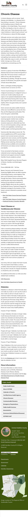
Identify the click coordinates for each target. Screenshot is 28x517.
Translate (13, 454)
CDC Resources (5, 279)
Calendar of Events (9, 392)
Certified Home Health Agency (12, 395)
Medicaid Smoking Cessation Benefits (13, 201)
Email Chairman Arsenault (8, 442)
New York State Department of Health (11, 282)
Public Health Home (8, 386)
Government (4, 462)
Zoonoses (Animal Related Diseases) (13, 413)
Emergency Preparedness (10, 404)
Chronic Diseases (8, 398)
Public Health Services (9, 407)
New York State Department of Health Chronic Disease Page (13, 375)
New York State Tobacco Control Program (14, 199)
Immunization (7, 410)
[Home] (9, 4)
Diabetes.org (10, 358)
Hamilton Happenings (7, 468)
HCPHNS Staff (7, 416)
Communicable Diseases (10, 401)
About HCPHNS (7, 389)
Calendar (3, 465)
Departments (5, 459)
